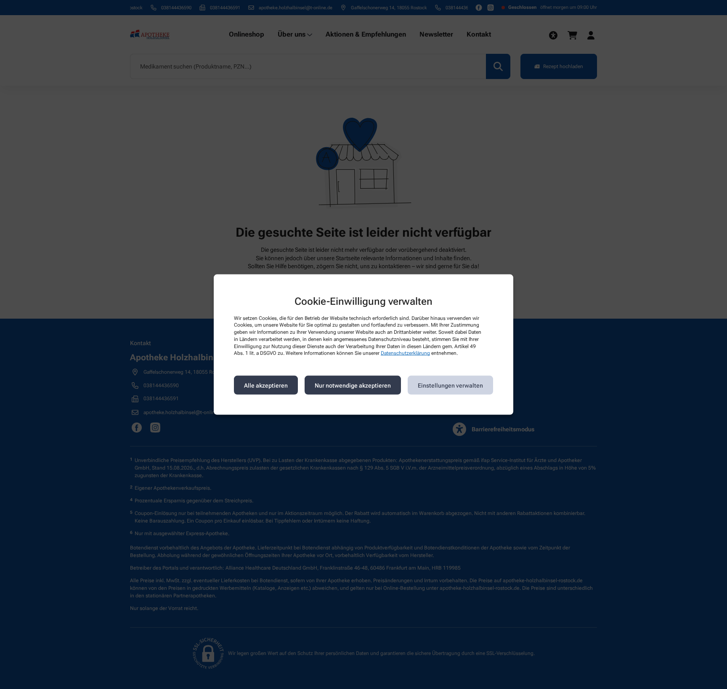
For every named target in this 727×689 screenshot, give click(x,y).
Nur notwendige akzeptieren (353, 385)
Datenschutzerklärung (405, 353)
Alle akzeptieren (266, 385)
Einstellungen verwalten (450, 385)
